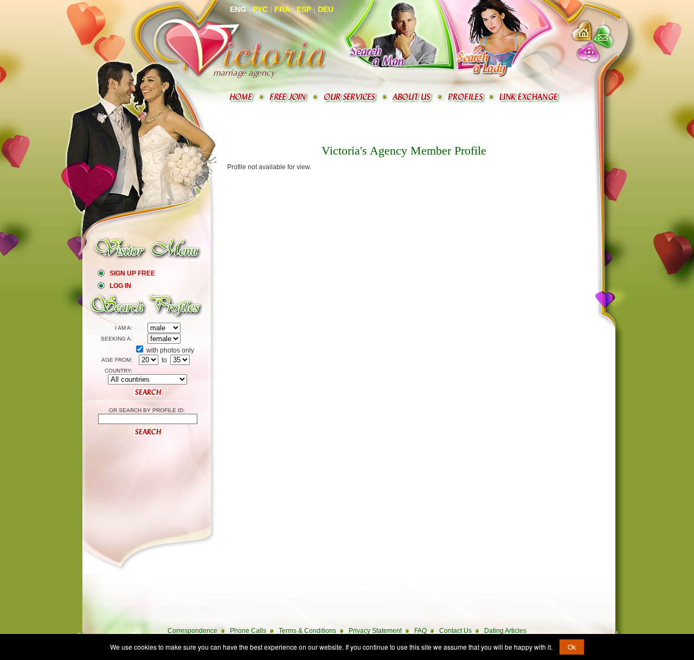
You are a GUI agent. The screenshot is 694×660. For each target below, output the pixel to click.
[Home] (242, 97)
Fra (282, 9)
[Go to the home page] (240, 47)
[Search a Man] (393, 38)
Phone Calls (248, 631)
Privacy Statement (375, 631)
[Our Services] (350, 97)
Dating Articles (505, 631)
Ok (572, 646)
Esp (304, 9)
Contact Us (455, 631)
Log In (120, 286)
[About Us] (412, 97)
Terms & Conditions (307, 631)
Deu (325, 9)
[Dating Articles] (530, 97)
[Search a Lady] (492, 38)
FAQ (420, 631)
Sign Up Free (132, 273)
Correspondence (192, 631)
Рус (260, 9)
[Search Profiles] (466, 97)
